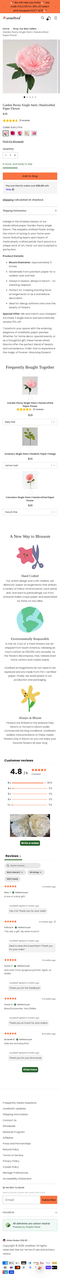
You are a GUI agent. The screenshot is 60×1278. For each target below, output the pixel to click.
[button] (42, 18)
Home (6, 28)
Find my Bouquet (13, 141)
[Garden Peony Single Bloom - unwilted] (30, 66)
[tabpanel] (30, 969)
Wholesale (9, 1126)
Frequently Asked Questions (19, 1103)
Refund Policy (11, 1149)
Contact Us (9, 1120)
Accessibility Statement (17, 1178)
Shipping (8, 200)
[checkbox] (12, 879)
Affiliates (8, 1138)
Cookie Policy (11, 1167)
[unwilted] (12, 18)
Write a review (30, 843)
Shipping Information (15, 1114)
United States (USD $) (16, 1240)
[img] (16, 120)
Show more (30, 1069)
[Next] (55, 6)
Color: (12, 127)
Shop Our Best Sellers (24, 28)
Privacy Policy (11, 1161)
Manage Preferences (15, 1172)
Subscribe (49, 1200)
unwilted (30, 1245)
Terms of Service (13, 1155)
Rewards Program (14, 1132)
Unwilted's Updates (14, 1108)
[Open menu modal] (55, 18)
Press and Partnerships (17, 1143)
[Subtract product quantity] (5, 155)
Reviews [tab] (13, 856)
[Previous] (4, 6)
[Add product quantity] (15, 155)
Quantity (8, 149)
